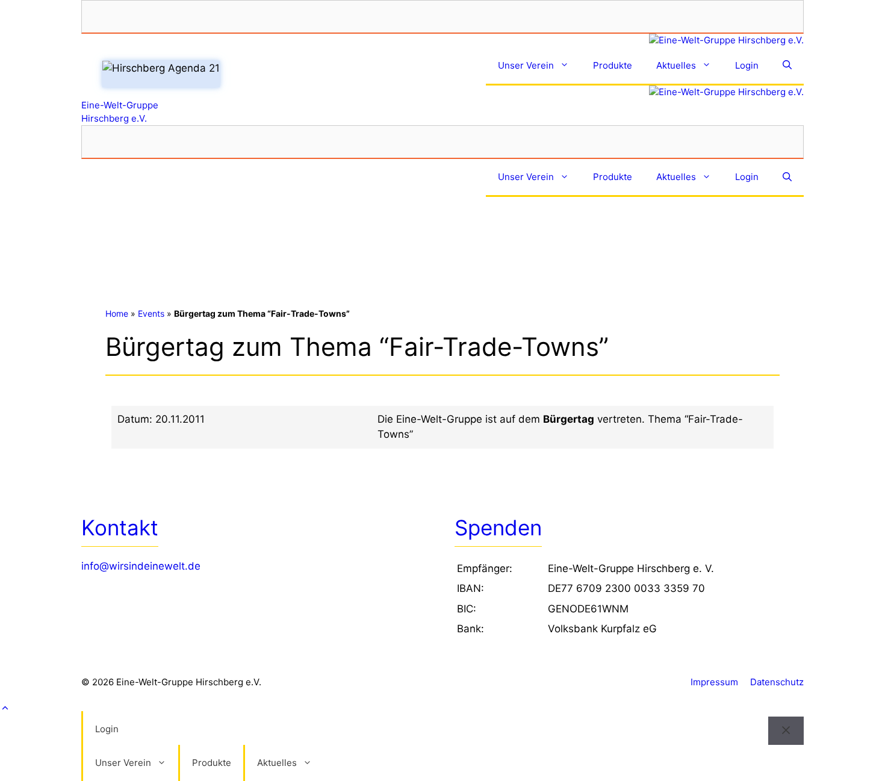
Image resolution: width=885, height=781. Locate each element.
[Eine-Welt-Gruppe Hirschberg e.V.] (442, 41)
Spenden (498, 527)
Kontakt (119, 527)
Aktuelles (676, 65)
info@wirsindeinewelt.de (140, 566)
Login (747, 65)
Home (116, 313)
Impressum (714, 682)
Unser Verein (526, 65)
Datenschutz (777, 682)
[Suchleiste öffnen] (787, 67)
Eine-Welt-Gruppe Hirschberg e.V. (119, 111)
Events (151, 313)
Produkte (612, 65)
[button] (442, 709)
